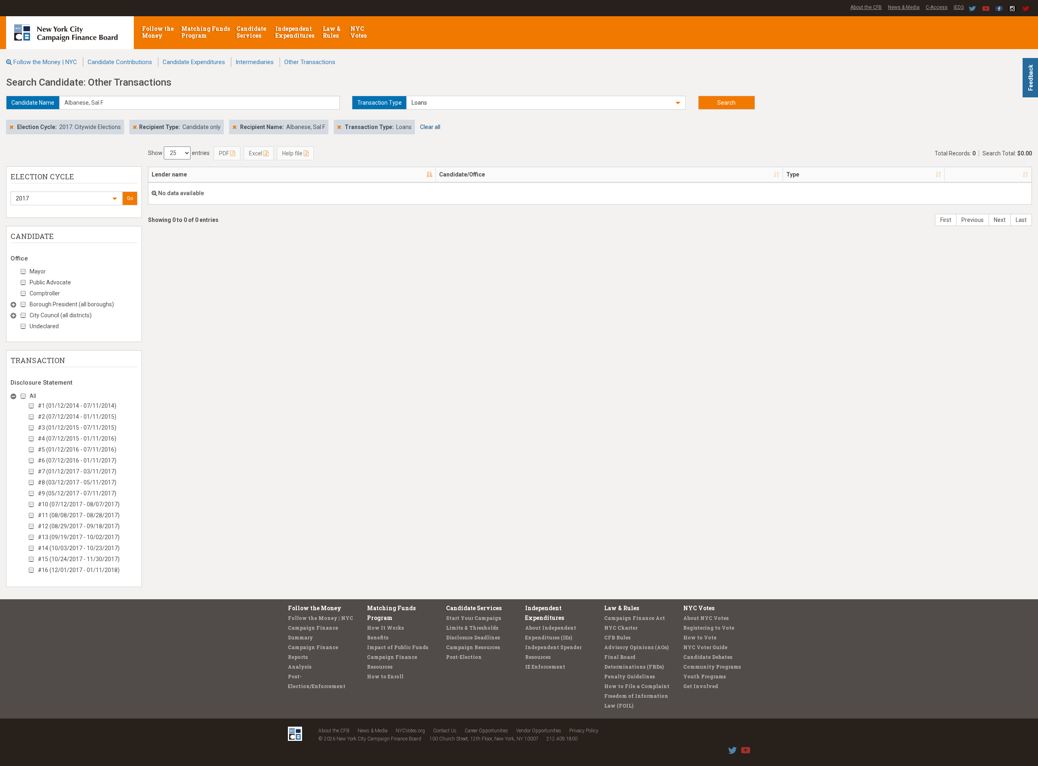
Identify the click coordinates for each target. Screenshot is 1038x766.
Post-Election (464, 657)
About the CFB (866, 7)
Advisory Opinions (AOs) (636, 647)
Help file (293, 153)
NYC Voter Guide (705, 647)
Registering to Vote (708, 627)
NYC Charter (620, 627)
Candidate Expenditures (194, 62)
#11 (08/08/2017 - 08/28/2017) (79, 515)
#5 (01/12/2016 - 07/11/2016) (77, 449)
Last (1021, 220)
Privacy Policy (583, 731)
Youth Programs (704, 676)
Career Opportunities (486, 731)
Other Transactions (309, 62)
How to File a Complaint (636, 686)
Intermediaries (255, 62)
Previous (972, 220)
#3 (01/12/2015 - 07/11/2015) (77, 427)
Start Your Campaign (474, 618)
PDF (224, 153)
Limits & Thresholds (472, 627)
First (945, 220)
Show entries (179, 153)
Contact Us (445, 731)
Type (792, 174)
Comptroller (45, 293)
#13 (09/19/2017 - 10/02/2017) (79, 537)
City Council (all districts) (61, 315)
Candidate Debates (707, 657)
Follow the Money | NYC (45, 62)
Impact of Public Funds (397, 647)
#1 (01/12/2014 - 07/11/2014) (77, 405)
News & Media (904, 7)
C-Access (937, 7)
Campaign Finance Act (634, 618)
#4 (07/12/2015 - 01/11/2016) (77, 438)
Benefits (377, 637)
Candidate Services (251, 32)
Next (1000, 220)
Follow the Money (158, 32)
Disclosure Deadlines (473, 637)
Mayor (38, 271)
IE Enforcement (545, 666)
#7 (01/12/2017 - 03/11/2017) (77, 471)
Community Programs (712, 666)
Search (726, 102)
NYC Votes (359, 32)
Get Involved (700, 686)
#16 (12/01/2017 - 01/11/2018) (79, 570)
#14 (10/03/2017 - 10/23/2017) (79, 548)
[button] (545, 103)
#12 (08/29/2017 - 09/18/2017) (79, 526)
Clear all (430, 127)
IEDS (959, 7)
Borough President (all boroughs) (72, 304)
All (33, 396)
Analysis (299, 666)
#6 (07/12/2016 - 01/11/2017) (77, 460)
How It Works (385, 627)
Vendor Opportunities (538, 731)
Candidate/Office (462, 174)
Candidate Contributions (120, 62)
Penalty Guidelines (629, 676)
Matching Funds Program (205, 32)
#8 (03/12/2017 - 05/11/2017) (77, 482)
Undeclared (44, 326)
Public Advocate (50, 282)
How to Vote (699, 637)
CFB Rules (617, 637)
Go (130, 198)
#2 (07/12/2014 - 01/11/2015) (77, 416)
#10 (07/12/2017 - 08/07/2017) (79, 504)
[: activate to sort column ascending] (988, 175)
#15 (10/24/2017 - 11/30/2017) (79, 559)
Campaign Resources (473, 647)
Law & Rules (332, 32)
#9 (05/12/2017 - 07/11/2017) (77, 493)
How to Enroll (385, 676)
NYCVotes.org (410, 731)
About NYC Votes (706, 618)
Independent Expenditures (295, 32)
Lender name (169, 174)
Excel (256, 153)
